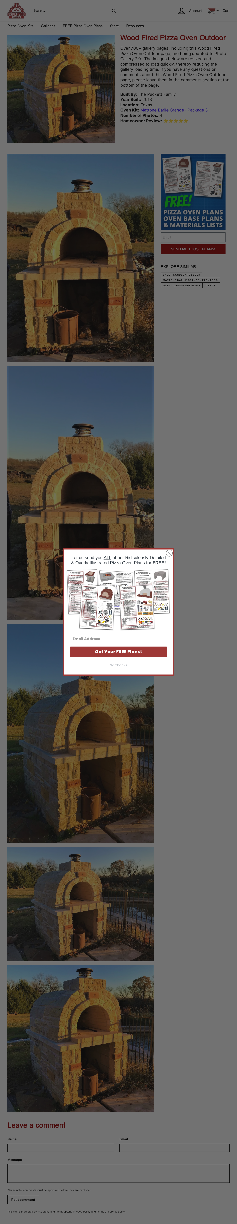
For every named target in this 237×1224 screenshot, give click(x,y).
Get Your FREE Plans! (118, 652)
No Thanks (118, 665)
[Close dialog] (169, 553)
